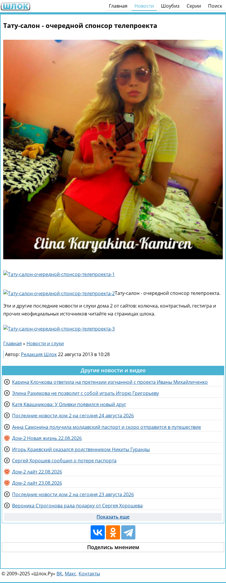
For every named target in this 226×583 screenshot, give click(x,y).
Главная (118, 6)
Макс (70, 573)
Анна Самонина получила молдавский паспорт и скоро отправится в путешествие (106, 427)
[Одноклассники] (113, 532)
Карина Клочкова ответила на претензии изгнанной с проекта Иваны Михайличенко (110, 382)
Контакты (89, 573)
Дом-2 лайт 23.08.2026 (37, 483)
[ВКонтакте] (98, 532)
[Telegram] (128, 532)
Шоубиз (170, 6)
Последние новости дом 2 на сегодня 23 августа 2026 (73, 494)
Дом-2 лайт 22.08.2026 (37, 472)
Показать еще (113, 517)
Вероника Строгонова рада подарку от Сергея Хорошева (77, 505)
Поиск (215, 6)
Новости (144, 6)
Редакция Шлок (39, 354)
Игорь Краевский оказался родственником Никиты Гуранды (81, 449)
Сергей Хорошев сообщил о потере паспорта (64, 460)
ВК (59, 573)
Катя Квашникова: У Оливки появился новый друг (69, 404)
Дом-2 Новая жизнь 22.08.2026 (47, 438)
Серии (194, 6)
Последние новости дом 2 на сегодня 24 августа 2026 (73, 415)
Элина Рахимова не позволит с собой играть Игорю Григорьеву (85, 393)
